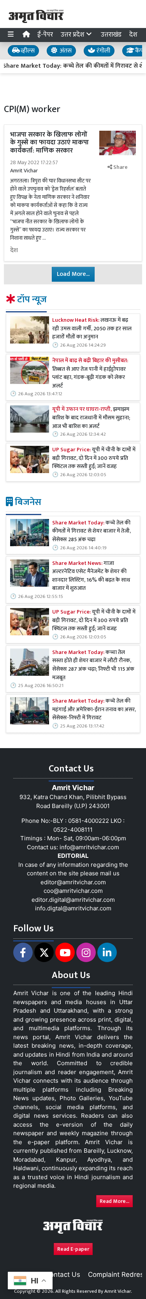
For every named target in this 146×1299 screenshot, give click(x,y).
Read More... (114, 1201)
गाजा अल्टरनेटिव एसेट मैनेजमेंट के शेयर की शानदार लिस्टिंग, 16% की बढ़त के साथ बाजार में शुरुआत (91, 576)
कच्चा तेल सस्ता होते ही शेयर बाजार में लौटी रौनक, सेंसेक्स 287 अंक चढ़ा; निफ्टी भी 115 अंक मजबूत (93, 665)
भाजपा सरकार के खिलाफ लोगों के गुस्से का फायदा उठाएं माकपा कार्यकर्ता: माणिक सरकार (49, 142)
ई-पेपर (45, 34)
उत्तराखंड (111, 34)
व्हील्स (27, 51)
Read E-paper (73, 1249)
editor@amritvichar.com (73, 882)
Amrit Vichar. (118, 1291)
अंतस (65, 51)
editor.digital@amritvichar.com (73, 899)
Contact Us (62, 1274)
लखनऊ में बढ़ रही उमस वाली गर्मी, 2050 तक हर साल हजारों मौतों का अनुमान (92, 329)
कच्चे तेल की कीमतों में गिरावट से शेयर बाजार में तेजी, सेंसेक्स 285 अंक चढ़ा (91, 531)
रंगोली (102, 51)
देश (133, 34)
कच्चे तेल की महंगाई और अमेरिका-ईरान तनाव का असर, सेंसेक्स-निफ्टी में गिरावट (94, 709)
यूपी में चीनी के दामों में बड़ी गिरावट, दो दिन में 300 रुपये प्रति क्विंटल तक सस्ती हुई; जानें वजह (93, 458)
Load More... (73, 274)
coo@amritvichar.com (73, 890)
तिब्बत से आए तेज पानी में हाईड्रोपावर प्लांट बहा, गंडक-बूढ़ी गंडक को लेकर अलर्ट (90, 373)
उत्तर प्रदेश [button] (73, 34)
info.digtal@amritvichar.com (73, 908)
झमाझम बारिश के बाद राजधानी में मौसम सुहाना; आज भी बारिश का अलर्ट (91, 418)
